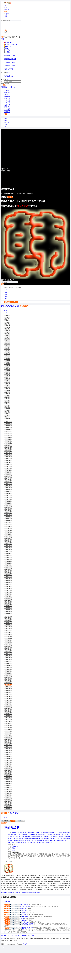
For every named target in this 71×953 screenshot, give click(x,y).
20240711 (7, 320)
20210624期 (8, 480)
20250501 (7, 379)
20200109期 (8, 608)
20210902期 (8, 462)
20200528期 (8, 573)
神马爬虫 (25, 935)
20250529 (7, 382)
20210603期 (8, 486)
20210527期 (8, 487)
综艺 (5, 11)
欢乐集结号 (24, 912)
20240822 (7, 330)
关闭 (2, 39)
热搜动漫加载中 (9, 66)
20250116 (7, 362)
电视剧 (6, 9)
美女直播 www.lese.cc (11, 302)
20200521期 (8, 575)
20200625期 (8, 565)
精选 (5, 5)
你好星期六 (25, 916)
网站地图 (32, 935)
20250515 (7, 380)
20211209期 (8, 437)
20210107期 (8, 520)
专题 (5, 15)
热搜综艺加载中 (9, 62)
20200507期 (8, 579)
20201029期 (8, 536)
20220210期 (8, 422)
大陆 (13, 848)
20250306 (7, 370)
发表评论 (14, 813)
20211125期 (8, 441)
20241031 (7, 345)
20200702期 (8, 563)
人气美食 (24, 914)
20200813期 (8, 551)
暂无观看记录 (8, 76)
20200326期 (8, 590)
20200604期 (8, 571)
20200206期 (8, 604)
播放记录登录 (44, 840)
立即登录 (10, 197)
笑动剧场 (24, 910)
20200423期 (8, 582)
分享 (5, 294)
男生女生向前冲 (25, 906)
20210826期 (8, 464)
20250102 (7, 359)
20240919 (7, 337)
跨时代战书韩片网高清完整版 (10, 893)
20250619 (7, 387)
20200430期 (8, 580)
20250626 (7, 389)
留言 (5, 17)
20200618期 (8, 567)
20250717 (7, 392)
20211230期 (8, 431)
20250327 (7, 374)
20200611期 (8, 569)
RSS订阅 (3, 935)
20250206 (7, 365)
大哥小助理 (26, 922)
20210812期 (8, 468)
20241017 (7, 342)
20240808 (7, 327)
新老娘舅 (23, 908)
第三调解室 (24, 904)
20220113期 (8, 427)
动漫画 (6, 13)
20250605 (7, 384)
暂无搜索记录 (8, 69)
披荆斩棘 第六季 (27, 928)
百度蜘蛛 (10, 935)
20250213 (7, 367)
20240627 (7, 317)
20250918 (7, 395)
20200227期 (8, 598)
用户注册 (4, 197)
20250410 (7, 377)
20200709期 (8, 561)
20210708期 (8, 478)
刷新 (5, 293)
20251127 (7, 402)
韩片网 (3, 938)
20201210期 (8, 524)
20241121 (7, 350)
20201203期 (8, 526)
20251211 (7, 403)
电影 (5, 7)
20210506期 (8, 493)
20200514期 (8, 577)
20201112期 (8, 532)
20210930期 (8, 455)
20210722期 (8, 474)
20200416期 (8, 584)
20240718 (7, 322)
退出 (5, 114)
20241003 (7, 339)
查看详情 (4, 822)
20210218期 (8, 513)
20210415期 (8, 499)
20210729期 (8, 472)
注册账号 (12, 87)
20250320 (7, 372)
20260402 (7, 417)
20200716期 (8, 559)
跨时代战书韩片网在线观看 (31, 893)
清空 (8, 72)
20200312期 (8, 594)
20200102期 (8, 610)
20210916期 (8, 458)
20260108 (7, 408)
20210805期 (8, 470)
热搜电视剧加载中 (10, 59)
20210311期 (8, 509)
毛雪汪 (22, 918)
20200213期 (8, 602)
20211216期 (8, 435)
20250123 (7, 364)
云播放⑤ (14, 306)
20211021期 (8, 451)
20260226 (7, 412)
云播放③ (5, 306)
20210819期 (8, 466)
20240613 (7, 315)
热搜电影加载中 (9, 55)
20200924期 (8, 542)
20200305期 (8, 596)
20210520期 (8, 489)
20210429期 (8, 495)
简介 (5, 289)
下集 (5, 298)
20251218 (7, 405)
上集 (5, 296)
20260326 (7, 415)
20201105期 (8, 534)
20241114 (7, 349)
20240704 (7, 319)
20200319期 (8, 592)
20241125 (7, 352)
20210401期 (8, 503)
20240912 (7, 335)
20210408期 (8, 501)
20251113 (7, 400)
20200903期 (8, 546)
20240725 (7, 324)
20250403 (7, 375)
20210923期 (8, 456)
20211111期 (8, 445)
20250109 (7, 360)
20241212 (7, 355)
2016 (13, 850)
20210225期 (8, 511)
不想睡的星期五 (28, 924)
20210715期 (8, 476)
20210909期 (8, 460)
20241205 (7, 354)
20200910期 (8, 544)
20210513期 (8, 491)
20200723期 (8, 557)
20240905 (7, 334)
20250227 (7, 369)
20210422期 (8, 497)
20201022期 (8, 538)
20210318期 (8, 507)
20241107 (7, 347)
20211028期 (8, 449)
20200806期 (8, 553)
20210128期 (8, 517)
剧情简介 (5, 813)
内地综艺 (15, 846)
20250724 (7, 394)
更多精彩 (7, 901)
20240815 (7, 329)
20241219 (7, 357)
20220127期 (8, 424)
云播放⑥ (24, 306)
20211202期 (8, 439)
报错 (5, 310)
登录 (4, 85)
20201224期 (8, 522)
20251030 (7, 397)
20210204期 (8, 515)
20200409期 (8, 586)
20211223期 (8, 433)
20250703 (7, 390)
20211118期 (8, 443)
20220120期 (8, 426)
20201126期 (8, 528)
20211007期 (8, 453)
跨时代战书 (11, 827)
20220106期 (8, 429)
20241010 (7, 340)
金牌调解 (23, 920)
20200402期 (8, 588)
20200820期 (8, 549)
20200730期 (8, 555)
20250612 (7, 385)
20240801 (7, 325)
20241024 (7, 344)
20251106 (7, 398)
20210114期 (8, 518)
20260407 (7, 418)
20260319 (7, 413)
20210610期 (8, 484)
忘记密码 (4, 87)
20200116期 (8, 606)
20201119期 (8, 530)
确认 (2, 284)
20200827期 (8, 548)
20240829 (7, 332)
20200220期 (8, 600)
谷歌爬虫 (18, 935)
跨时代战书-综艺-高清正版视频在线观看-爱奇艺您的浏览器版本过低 (34, 832)
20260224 (7, 410)
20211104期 (8, 447)
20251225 (7, 407)
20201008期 (8, 540)
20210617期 (8, 482)
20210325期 (8, 505)
